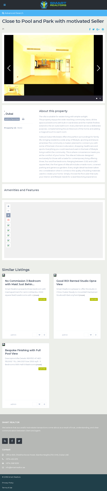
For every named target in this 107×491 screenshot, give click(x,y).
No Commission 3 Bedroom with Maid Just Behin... (23, 282)
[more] (36, 295)
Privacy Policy (8, 483)
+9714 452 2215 (12, 459)
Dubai (9, 113)
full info (42, 299)
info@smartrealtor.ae (15, 467)
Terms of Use (7, 488)
